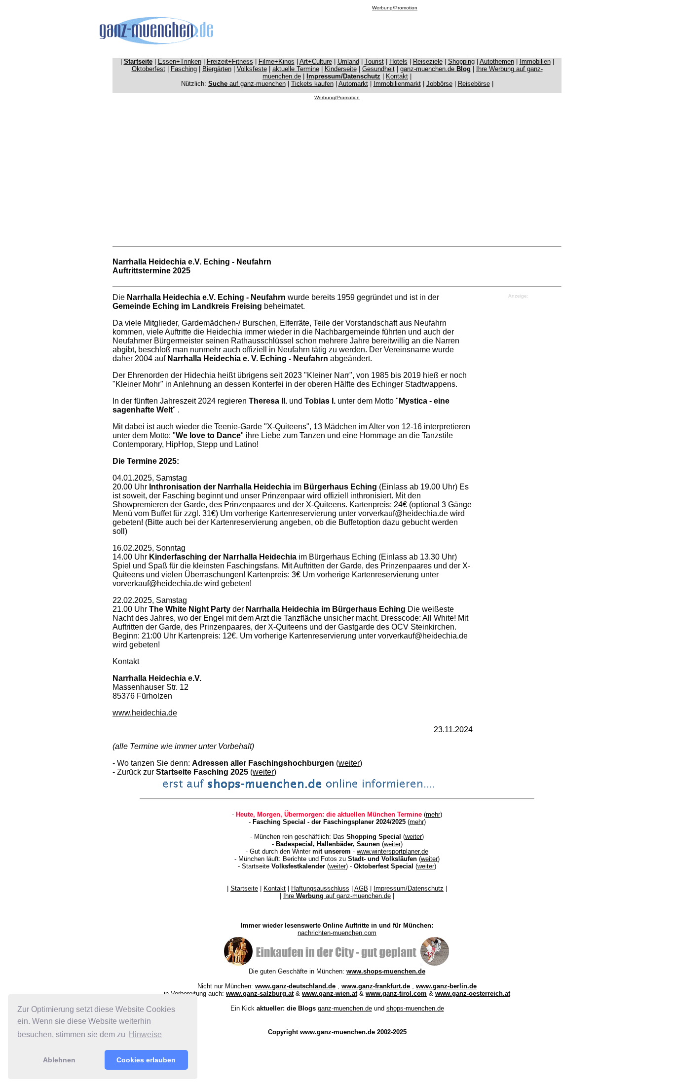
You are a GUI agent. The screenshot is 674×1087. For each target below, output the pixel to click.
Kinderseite (341, 69)
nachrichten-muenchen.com (337, 933)
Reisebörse (474, 83)
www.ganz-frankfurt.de (375, 986)
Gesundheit (378, 69)
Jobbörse (439, 83)
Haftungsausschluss (320, 888)
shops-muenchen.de (415, 1008)
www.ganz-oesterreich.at (472, 993)
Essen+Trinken (179, 61)
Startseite (244, 888)
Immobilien (535, 61)
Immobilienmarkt (397, 83)
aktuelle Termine (295, 69)
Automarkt (353, 83)
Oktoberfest (148, 69)
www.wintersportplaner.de (392, 851)
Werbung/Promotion (394, 7)
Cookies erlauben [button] (146, 1060)
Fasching (184, 69)
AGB (361, 888)
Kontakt (397, 76)
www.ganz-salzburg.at (260, 993)
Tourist (374, 61)
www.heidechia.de (144, 713)
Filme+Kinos (277, 61)
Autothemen (497, 61)
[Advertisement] (394, 32)
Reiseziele (428, 61)
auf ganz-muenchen (247, 83)
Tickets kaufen (312, 83)
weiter (349, 763)
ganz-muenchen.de (435, 69)
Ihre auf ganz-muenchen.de (337, 896)
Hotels (398, 61)
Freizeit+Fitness (230, 61)
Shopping (461, 61)
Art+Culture (316, 61)
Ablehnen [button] (59, 1060)
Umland (348, 61)
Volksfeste (252, 69)
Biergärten (216, 69)
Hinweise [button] (145, 1034)
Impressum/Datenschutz (409, 888)
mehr (433, 814)
